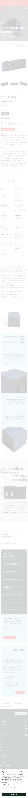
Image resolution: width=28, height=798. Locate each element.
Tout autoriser (14, 794)
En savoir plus (5, 784)
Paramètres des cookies (14, 787)
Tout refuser (14, 790)
